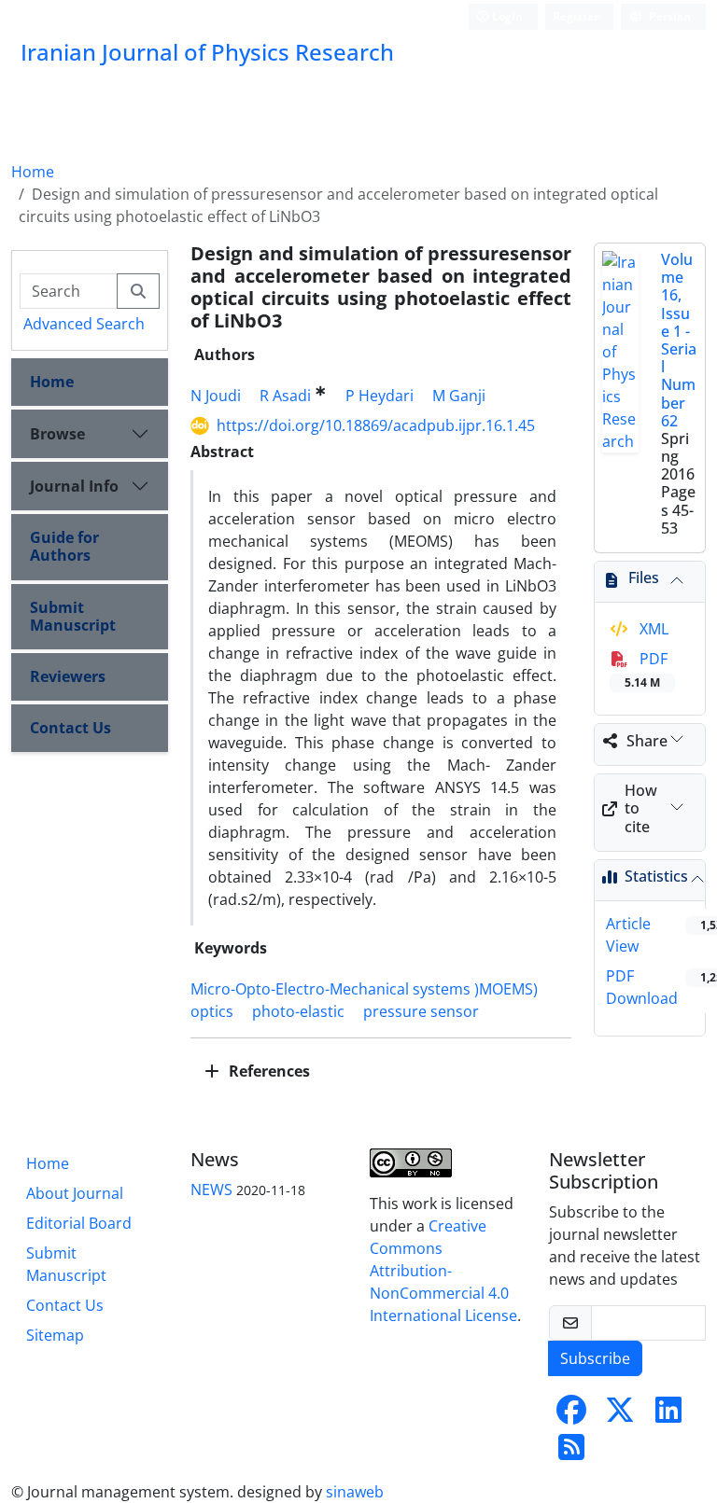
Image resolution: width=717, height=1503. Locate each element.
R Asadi (285, 395)
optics (211, 1011)
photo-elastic (298, 1011)
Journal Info (74, 486)
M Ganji (458, 395)
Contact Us (70, 727)
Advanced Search (84, 323)
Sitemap (55, 1335)
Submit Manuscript (73, 616)
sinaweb (355, 1492)
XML (652, 629)
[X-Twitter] (620, 1415)
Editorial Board (79, 1223)
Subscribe (595, 1358)
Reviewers (67, 676)
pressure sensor (421, 1011)
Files (643, 577)
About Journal (74, 1193)
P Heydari (379, 395)
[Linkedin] (668, 1415)
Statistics (656, 876)
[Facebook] (571, 1415)
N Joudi (215, 395)
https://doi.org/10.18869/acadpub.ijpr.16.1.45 (376, 425)
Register (575, 16)
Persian (668, 16)
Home (32, 171)
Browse (57, 434)
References (267, 1071)
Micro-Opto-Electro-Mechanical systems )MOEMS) (364, 989)
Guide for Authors (64, 546)
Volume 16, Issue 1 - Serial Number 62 (678, 340)
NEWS (211, 1189)
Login (506, 16)
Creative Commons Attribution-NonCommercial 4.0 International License (443, 1271)
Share (647, 741)
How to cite (641, 808)
